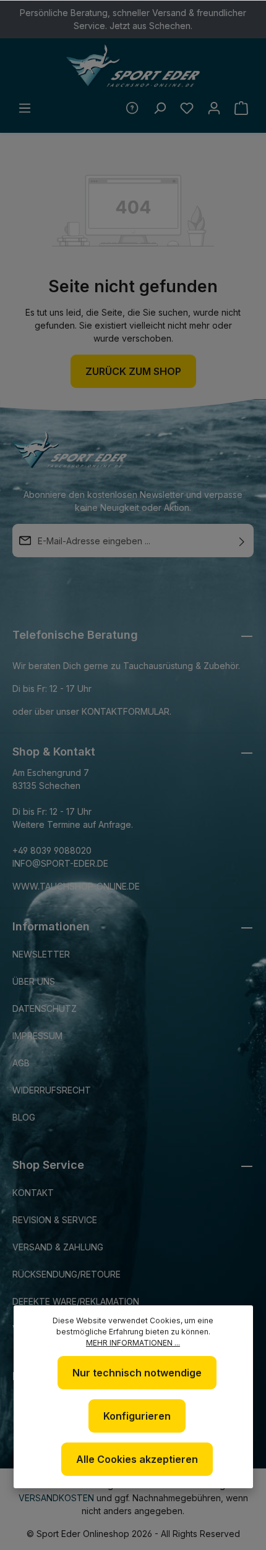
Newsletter (41, 954)
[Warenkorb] (241, 108)
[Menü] (24, 108)
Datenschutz (44, 1008)
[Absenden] (242, 540)
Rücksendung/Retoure (66, 1274)
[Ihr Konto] (214, 108)
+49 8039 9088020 (52, 850)
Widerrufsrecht (51, 1090)
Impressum (37, 1035)
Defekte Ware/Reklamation (75, 1301)
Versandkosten (56, 1498)
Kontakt (33, 1192)
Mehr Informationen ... (133, 1342)
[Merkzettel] (186, 108)
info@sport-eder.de (60, 863)
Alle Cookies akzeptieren (137, 1459)
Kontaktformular (125, 711)
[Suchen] (159, 108)
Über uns (33, 981)
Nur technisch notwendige (137, 1373)
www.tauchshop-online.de (76, 886)
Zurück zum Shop (133, 371)
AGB (21, 1063)
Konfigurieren (137, 1416)
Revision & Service (54, 1220)
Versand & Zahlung (57, 1247)
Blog (23, 1117)
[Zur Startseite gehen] (133, 66)
